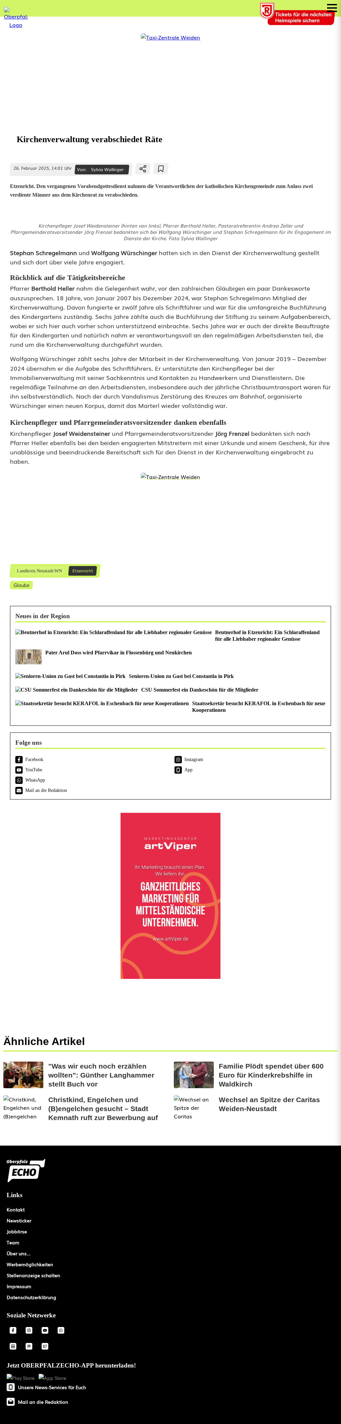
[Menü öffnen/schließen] (332, 8)
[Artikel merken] (161, 168)
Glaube (21, 584)
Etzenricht (82, 570)
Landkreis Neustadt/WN (39, 570)
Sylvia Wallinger (107, 169)
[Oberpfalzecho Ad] (298, 18)
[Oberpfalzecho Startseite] (16, 25)
